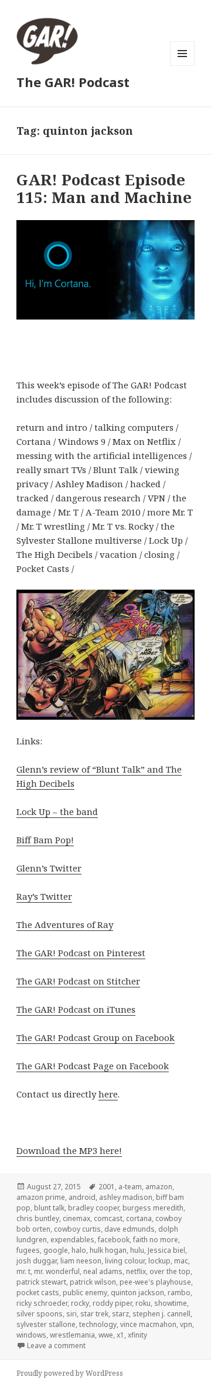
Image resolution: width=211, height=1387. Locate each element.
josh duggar (36, 1261)
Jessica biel (166, 1250)
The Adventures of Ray (64, 924)
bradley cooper (93, 1208)
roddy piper (112, 1303)
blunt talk (49, 1208)
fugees (28, 1250)
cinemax (76, 1218)
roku (143, 1303)
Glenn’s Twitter (48, 868)
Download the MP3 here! (69, 1150)
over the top (169, 1271)
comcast (108, 1218)
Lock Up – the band (57, 811)
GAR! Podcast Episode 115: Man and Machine (104, 188)
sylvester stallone (46, 1324)
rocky (80, 1303)
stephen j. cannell (161, 1314)
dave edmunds (129, 1229)
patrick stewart (41, 1282)
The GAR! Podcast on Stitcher (78, 981)
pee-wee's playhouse (155, 1282)
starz (120, 1314)
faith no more (155, 1240)
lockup (159, 1261)
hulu (137, 1250)
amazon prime (40, 1197)
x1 (120, 1335)
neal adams (102, 1271)
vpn (186, 1324)
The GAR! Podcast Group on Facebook (95, 1037)
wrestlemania (72, 1335)
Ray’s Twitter (44, 896)
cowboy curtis (77, 1229)
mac (181, 1261)
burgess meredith (152, 1208)
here (108, 1094)
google (55, 1250)
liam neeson (80, 1261)
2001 (106, 1187)
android (82, 1197)
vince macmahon (148, 1324)
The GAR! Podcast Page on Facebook (92, 1066)
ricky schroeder (41, 1303)
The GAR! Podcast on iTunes (75, 1009)
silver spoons (39, 1314)
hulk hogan (108, 1250)
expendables (72, 1240)
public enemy (85, 1293)
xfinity (137, 1335)
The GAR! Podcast (73, 82)
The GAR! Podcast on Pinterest (80, 953)
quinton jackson (137, 1293)
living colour (125, 1261)
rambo (179, 1293)
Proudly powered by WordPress (69, 1373)
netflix (136, 1271)
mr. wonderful (57, 1271)
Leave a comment (56, 1346)
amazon (158, 1187)
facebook (114, 1240)
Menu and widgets (183, 65)
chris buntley (37, 1218)
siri (71, 1314)
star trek (94, 1314)
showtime (170, 1303)
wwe (105, 1335)
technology (98, 1324)
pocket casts (37, 1293)
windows (31, 1335)
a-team (130, 1187)
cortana (139, 1218)
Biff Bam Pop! (45, 840)
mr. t (23, 1271)
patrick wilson (93, 1282)
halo (79, 1250)
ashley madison (125, 1197)
